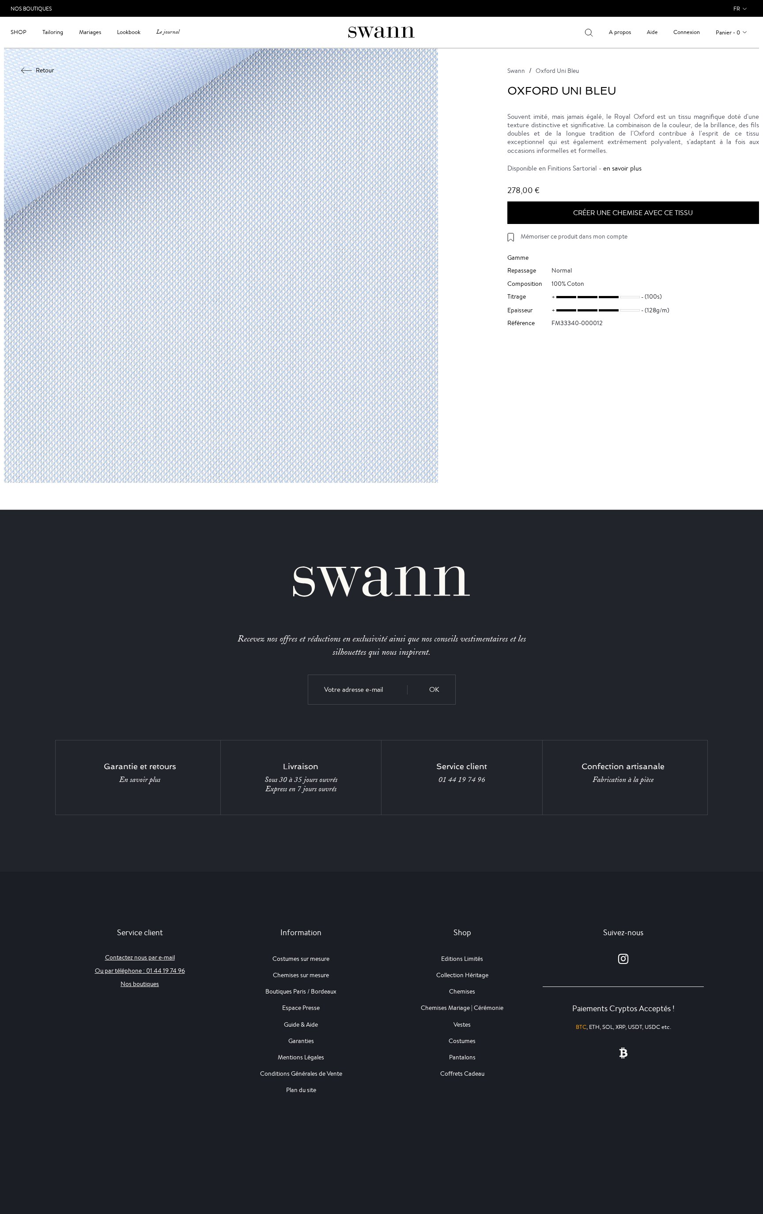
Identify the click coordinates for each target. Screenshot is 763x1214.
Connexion (686, 32)
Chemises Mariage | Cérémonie (462, 1008)
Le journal (167, 32)
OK (434, 689)
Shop (18, 32)
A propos (620, 32)
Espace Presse (301, 1008)
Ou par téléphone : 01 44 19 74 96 (140, 971)
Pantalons (462, 1057)
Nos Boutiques (31, 8)
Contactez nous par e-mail (140, 957)
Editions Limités (462, 959)
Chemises (462, 991)
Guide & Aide (301, 1024)
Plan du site (301, 1090)
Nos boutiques (140, 984)
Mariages (90, 32)
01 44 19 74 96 (461, 779)
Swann (516, 71)
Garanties (301, 1041)
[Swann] (381, 31)
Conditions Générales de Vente (301, 1073)
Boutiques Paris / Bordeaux (300, 991)
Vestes (462, 1024)
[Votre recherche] (589, 32)
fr (736, 8)
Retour (45, 70)
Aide (652, 32)
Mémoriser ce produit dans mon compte (574, 236)
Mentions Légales (301, 1057)
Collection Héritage (462, 975)
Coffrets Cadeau (462, 1073)
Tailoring (52, 32)
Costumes (462, 1041)
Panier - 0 (728, 32)
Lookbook (128, 32)
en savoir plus (622, 168)
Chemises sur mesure (301, 975)
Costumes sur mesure (300, 959)
